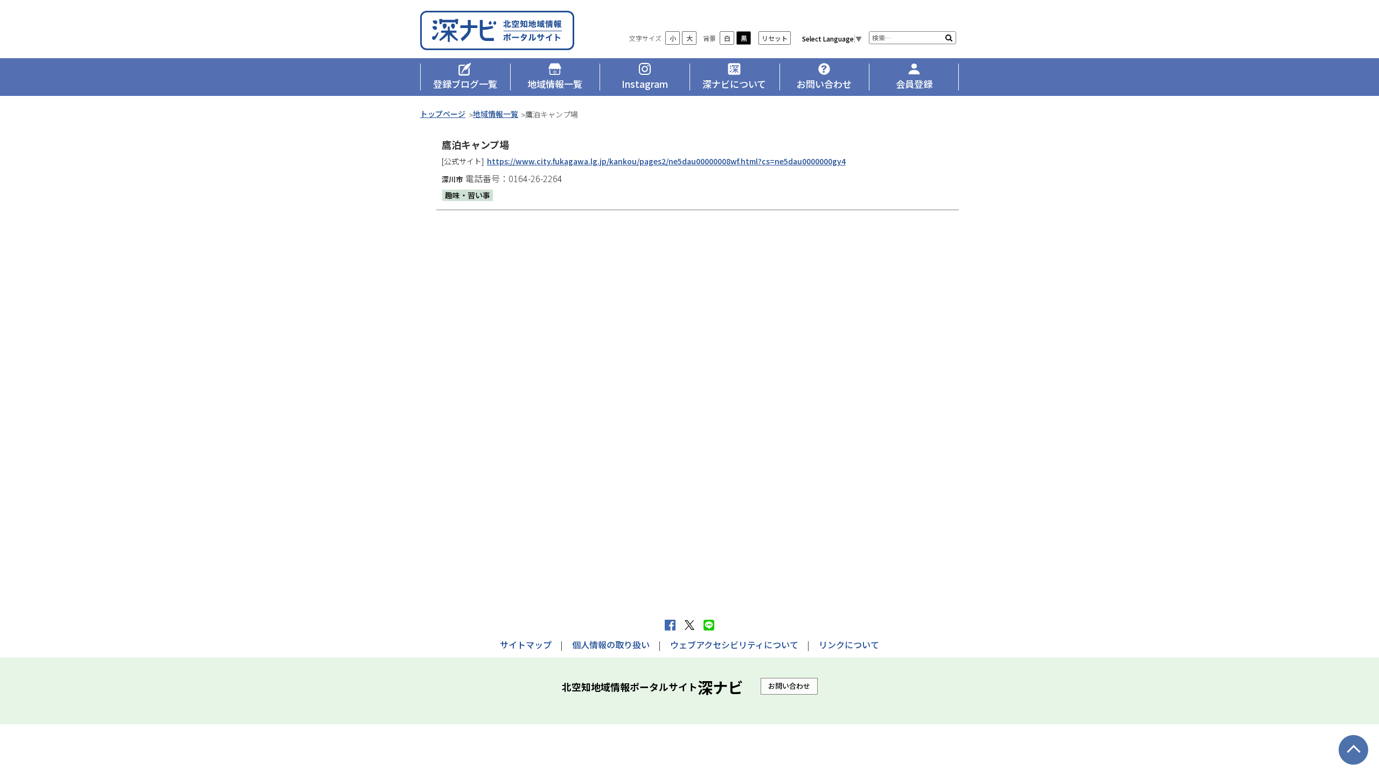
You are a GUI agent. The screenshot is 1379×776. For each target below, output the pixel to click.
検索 (949, 38)
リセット (775, 38)
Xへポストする (689, 625)
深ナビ (498, 30)
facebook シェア (670, 625)
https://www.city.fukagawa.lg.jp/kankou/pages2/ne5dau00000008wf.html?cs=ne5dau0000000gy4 (666, 161)
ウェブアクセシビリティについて (734, 644)
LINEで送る (709, 625)
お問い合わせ (789, 686)
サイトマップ (526, 644)
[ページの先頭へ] (1353, 750)
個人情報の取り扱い (611, 644)
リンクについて (849, 644)
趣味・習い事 (467, 195)
